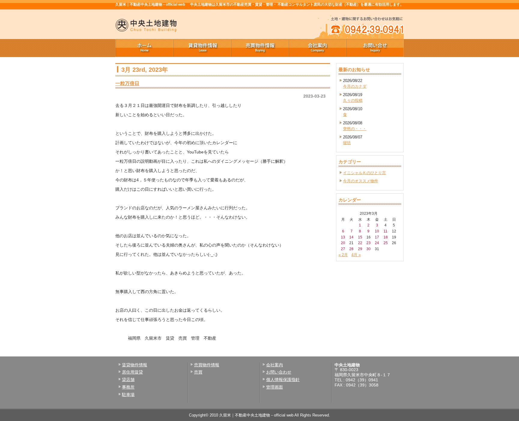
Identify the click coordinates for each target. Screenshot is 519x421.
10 (377, 231)
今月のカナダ (354, 86)
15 (360, 237)
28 (351, 249)
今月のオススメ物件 (360, 181)
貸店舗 (128, 379)
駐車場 (128, 394)
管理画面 (274, 387)
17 (377, 237)
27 (343, 249)
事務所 (128, 387)
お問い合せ (375, 48)
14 (351, 237)
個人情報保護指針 (283, 379)
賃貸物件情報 (202, 48)
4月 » (356, 255)
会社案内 (317, 48)
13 (343, 237)
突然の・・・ (354, 128)
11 (385, 231)
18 (386, 237)
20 (343, 243)
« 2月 (343, 255)
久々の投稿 (353, 100)
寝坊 (347, 143)
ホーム (144, 48)
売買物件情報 (259, 48)
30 (368, 249)
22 (360, 243)
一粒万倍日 (127, 83)
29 (360, 249)
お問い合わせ (278, 372)
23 (368, 243)
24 (377, 243)
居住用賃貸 (132, 372)
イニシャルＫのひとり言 (364, 173)
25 (386, 243)
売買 (198, 372)
